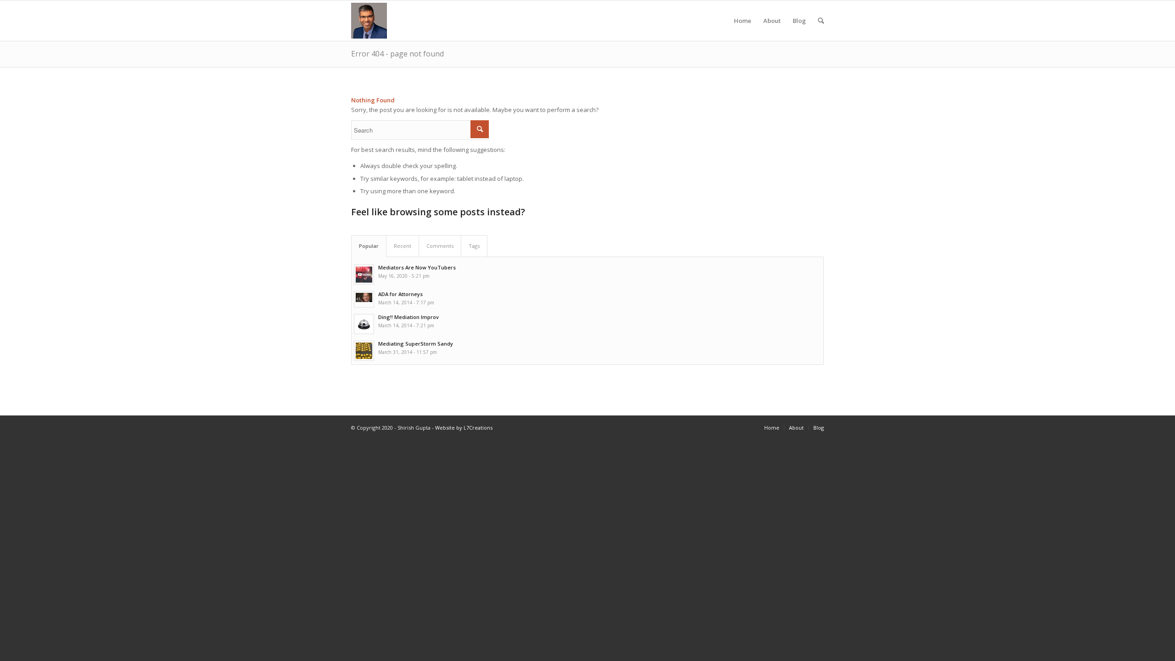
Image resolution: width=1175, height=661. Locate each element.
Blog (799, 21)
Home (742, 21)
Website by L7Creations (463, 427)
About (772, 21)
